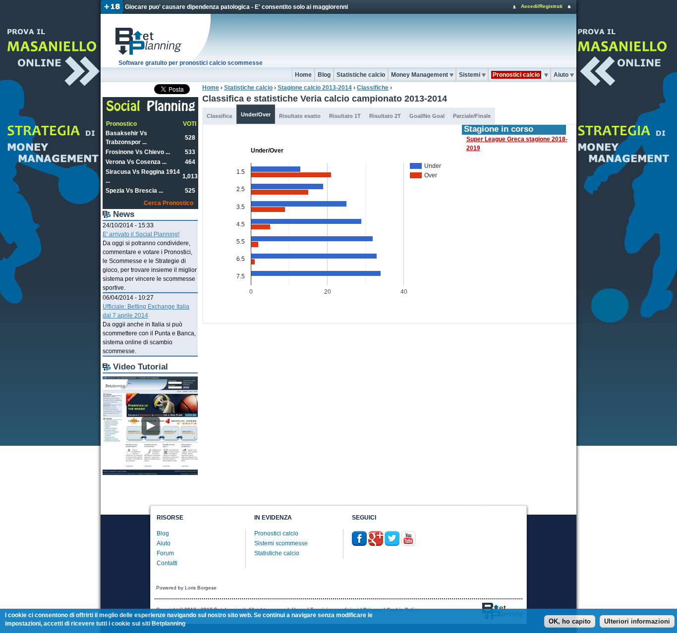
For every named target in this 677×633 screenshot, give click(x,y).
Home (303, 74)
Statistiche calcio (361, 74)
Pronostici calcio (276, 533)
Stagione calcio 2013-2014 (315, 87)
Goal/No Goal (427, 116)
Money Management (419, 74)
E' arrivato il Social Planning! (141, 234)
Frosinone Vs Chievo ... (138, 152)
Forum (165, 553)
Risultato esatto (300, 116)
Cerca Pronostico (168, 203)
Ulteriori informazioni (637, 622)
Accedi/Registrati (542, 6)
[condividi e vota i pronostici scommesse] (151, 109)
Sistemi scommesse (281, 543)
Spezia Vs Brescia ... (134, 190)
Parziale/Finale (472, 116)
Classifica (219, 116)
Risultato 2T (385, 116)
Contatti (167, 563)
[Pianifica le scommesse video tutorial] (150, 473)
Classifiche (373, 87)
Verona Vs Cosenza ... (136, 161)
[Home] (156, 40)
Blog (324, 74)
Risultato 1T (345, 116)
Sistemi (469, 74)
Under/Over (256, 114)
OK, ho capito (570, 622)
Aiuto (561, 74)
